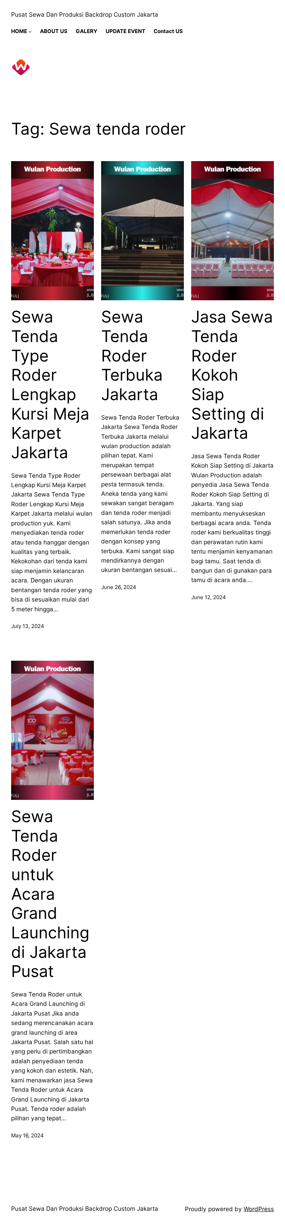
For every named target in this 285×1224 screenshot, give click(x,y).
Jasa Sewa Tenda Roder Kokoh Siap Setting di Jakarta (232, 375)
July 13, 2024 (27, 626)
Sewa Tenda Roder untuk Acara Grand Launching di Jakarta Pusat (50, 894)
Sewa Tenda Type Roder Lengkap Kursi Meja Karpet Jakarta (50, 384)
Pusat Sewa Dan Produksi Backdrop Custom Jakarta (84, 14)
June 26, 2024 (118, 587)
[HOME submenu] (30, 31)
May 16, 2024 (27, 1135)
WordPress (259, 1209)
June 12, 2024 (208, 597)
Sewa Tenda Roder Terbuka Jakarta (132, 355)
